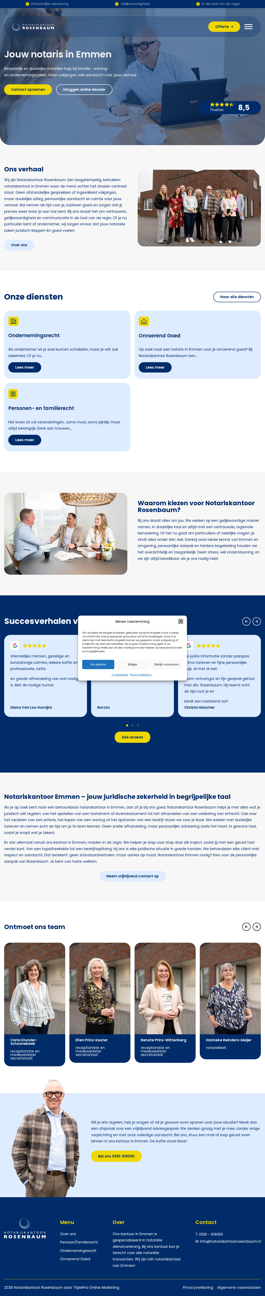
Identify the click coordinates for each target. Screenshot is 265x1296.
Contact (206, 1222)
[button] (181, 621)
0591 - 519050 (211, 1234)
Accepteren (98, 664)
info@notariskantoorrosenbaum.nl (230, 1241)
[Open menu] (248, 26)
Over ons (68, 1233)
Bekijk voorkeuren (166, 664)
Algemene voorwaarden (239, 1287)
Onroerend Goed (75, 1259)
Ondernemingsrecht (78, 1250)
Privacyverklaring (141, 674)
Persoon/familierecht (79, 1242)
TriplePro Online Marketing (96, 1287)
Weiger (132, 664)
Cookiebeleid (120, 674)
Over (118, 1222)
